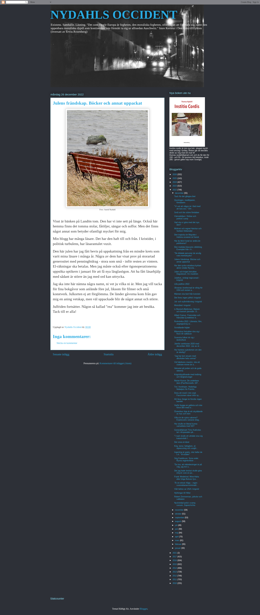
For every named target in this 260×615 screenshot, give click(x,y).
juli (176, 525)
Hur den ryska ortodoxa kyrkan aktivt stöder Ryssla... (187, 266)
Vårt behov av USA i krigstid (186, 489)
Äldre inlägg (155, 354)
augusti (178, 521)
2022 (175, 190)
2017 (175, 556)
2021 (175, 553)
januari (178, 548)
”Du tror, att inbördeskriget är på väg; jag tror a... (188, 465)
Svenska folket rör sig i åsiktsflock (184, 338)
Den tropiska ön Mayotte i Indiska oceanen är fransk (186, 236)
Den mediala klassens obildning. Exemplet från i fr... (188, 248)
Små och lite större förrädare (186, 212)
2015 (175, 564)
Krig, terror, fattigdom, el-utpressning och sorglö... (186, 447)
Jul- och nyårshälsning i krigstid (188, 301)
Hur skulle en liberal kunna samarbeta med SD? (185, 425)
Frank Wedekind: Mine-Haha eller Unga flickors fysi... (186, 478)
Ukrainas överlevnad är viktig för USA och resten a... (188, 289)
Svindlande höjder (182, 327)
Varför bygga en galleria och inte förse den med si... (188, 406)
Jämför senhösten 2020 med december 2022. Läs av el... (187, 345)
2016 (175, 560)
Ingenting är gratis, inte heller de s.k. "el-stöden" (188, 453)
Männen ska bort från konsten (187, 294)
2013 (175, 572)
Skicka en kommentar (67, 343)
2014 (175, 568)
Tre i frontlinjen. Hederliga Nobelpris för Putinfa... (185, 388)
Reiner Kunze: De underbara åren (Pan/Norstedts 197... (187, 381)
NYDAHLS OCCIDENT (113, 14)
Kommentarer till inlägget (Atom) (115, 363)
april (177, 536)
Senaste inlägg (61, 354)
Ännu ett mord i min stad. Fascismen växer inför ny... (187, 394)
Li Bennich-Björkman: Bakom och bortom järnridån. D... (187, 310)
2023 (175, 186)
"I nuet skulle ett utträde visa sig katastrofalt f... (188, 437)
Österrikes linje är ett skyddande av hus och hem (188, 412)
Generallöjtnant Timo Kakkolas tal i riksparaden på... (187, 431)
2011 (175, 579)
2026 (175, 174)
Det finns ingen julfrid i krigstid (187, 298)
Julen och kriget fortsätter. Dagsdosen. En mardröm (186, 273)
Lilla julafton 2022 (181, 284)
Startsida (108, 354)
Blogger (143, 608)
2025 (175, 178)
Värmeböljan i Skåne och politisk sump (185, 217)
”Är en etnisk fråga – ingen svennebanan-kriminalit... (186, 484)
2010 (175, 583)
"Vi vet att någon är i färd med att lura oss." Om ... (187, 207)
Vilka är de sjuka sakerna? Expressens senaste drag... (187, 418)
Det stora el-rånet (181, 442)
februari (178, 544)
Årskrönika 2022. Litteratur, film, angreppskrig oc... (188, 322)
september (180, 517)
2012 (175, 576)
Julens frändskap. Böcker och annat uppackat (187, 260)
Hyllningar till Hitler (182, 493)
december (179, 193)
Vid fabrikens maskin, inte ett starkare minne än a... (187, 363)
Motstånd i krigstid (182, 305)
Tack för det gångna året (184, 196)
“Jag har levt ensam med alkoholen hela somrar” (185, 357)
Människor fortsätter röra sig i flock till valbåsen (187, 332)
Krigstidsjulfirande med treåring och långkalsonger (187, 375)
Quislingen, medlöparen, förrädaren (184, 201)
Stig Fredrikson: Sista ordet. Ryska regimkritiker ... (186, 459)
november (179, 510)
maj (177, 533)
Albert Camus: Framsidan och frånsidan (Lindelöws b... (187, 316)
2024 (175, 182)
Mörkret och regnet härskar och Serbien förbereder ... (187, 229)
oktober (178, 514)
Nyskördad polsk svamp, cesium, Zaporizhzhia (185, 504)
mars (177, 540)
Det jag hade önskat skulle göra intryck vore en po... (188, 472)
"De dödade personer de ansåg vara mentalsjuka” (187, 254)
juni (177, 529)
